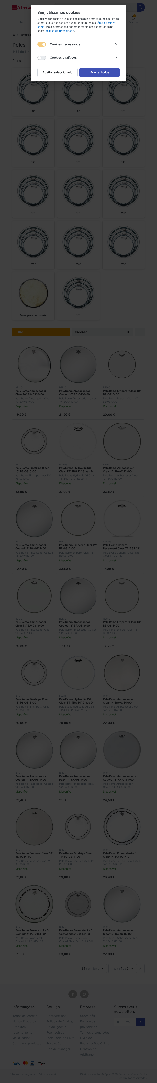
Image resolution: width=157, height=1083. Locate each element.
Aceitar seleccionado (57, 72)
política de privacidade (59, 30)
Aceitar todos (99, 72)
